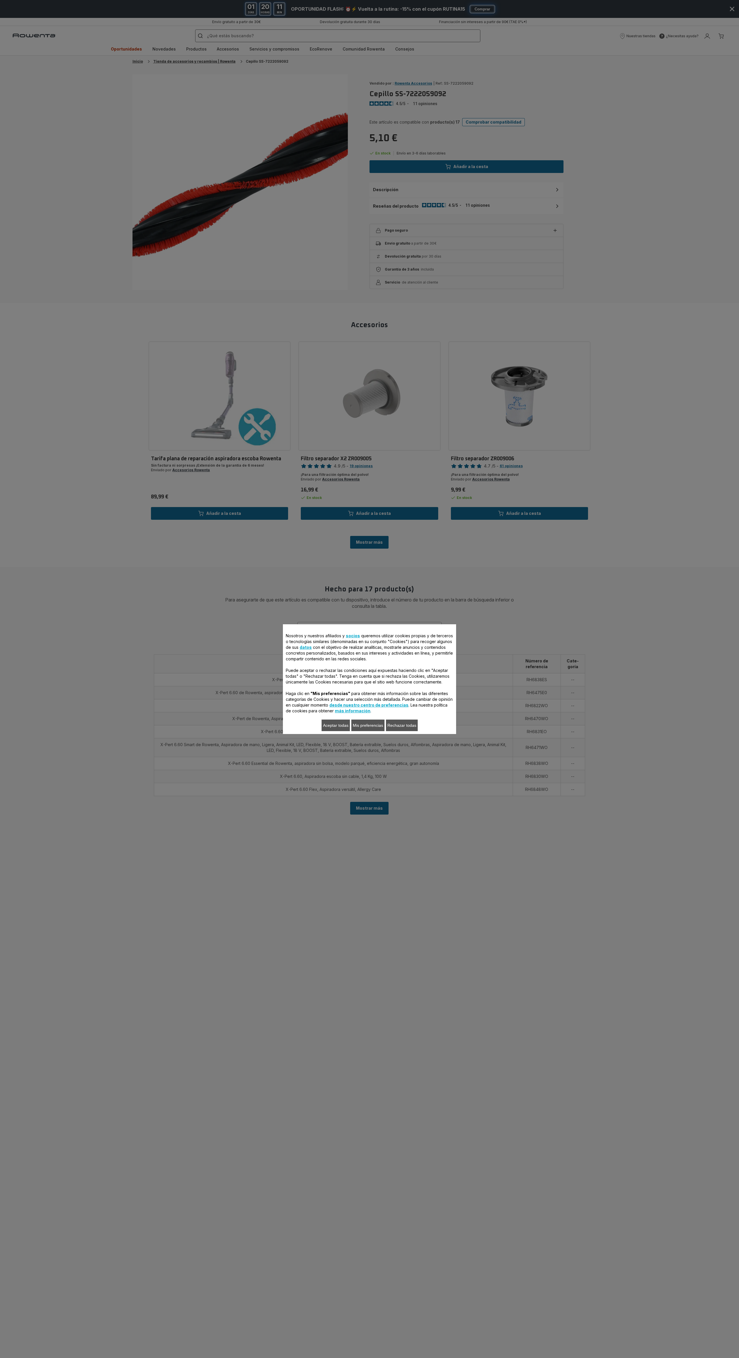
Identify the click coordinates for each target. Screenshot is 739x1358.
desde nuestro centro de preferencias (368, 705)
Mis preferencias (368, 725)
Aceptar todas (335, 725)
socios (353, 635)
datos (306, 647)
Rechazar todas (401, 725)
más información (352, 710)
